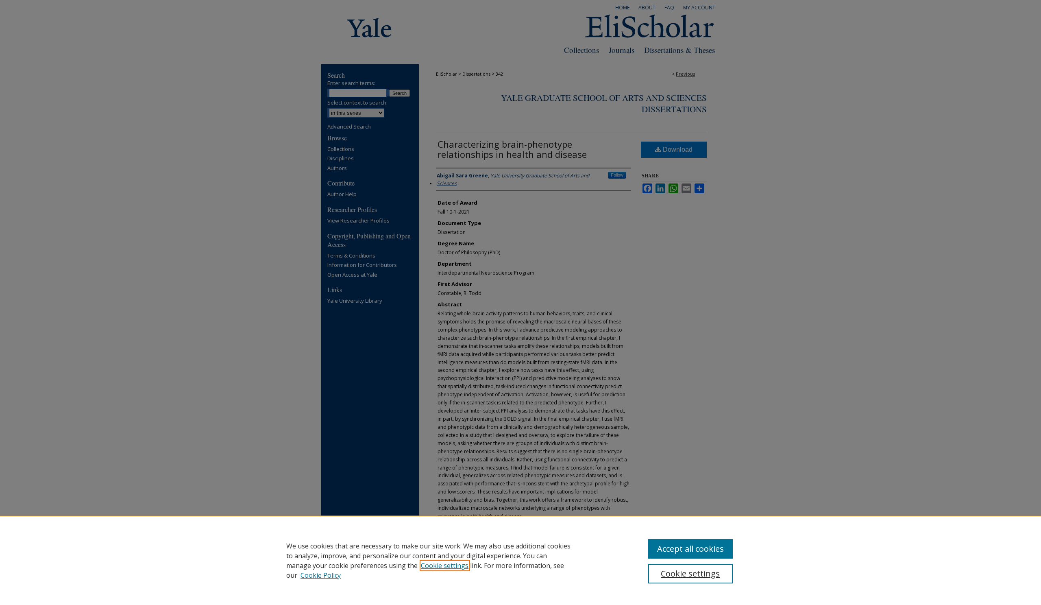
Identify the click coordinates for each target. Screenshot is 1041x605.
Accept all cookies (690, 548)
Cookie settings (444, 565)
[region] (520, 560)
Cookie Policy (321, 575)
